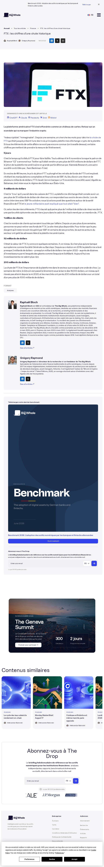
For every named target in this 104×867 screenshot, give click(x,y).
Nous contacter (57, 841)
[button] (90, 14)
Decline (52, 859)
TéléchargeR (53, 541)
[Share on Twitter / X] (28, 342)
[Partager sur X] (57, 40)
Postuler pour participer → (28, 645)
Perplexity (34, 118)
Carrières (55, 829)
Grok (44, 118)
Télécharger (86, 5)
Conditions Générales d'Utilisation (64, 833)
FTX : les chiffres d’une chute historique (55, 28)
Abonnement (85, 821)
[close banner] (98, 4)
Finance (33, 28)
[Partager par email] (63, 40)
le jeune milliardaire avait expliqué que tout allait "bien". (51, 204)
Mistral (53, 118)
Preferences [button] (59, 853)
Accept (74, 859)
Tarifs (54, 825)
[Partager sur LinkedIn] (51, 40)
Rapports (83, 837)
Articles (83, 833)
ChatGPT (13, 118)
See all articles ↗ (27, 348)
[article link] (16, 702)
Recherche (84, 825)
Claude (24, 118)
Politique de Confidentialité (61, 837)
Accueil (7, 28)
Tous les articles (20, 28)
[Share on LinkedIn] (22, 342)
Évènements (84, 829)
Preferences (29, 859)
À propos (55, 821)
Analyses (10, 290)
